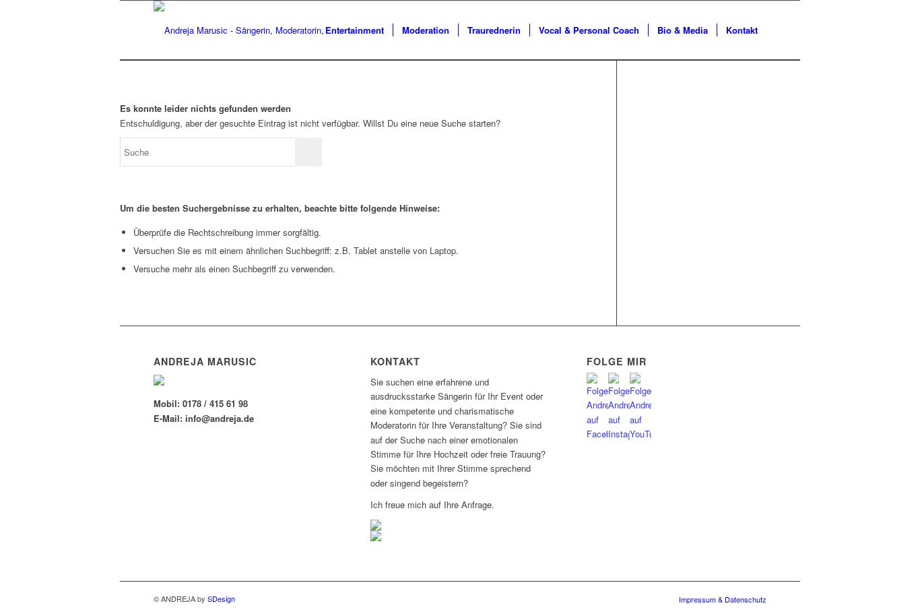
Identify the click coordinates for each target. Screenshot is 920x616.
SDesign (221, 598)
